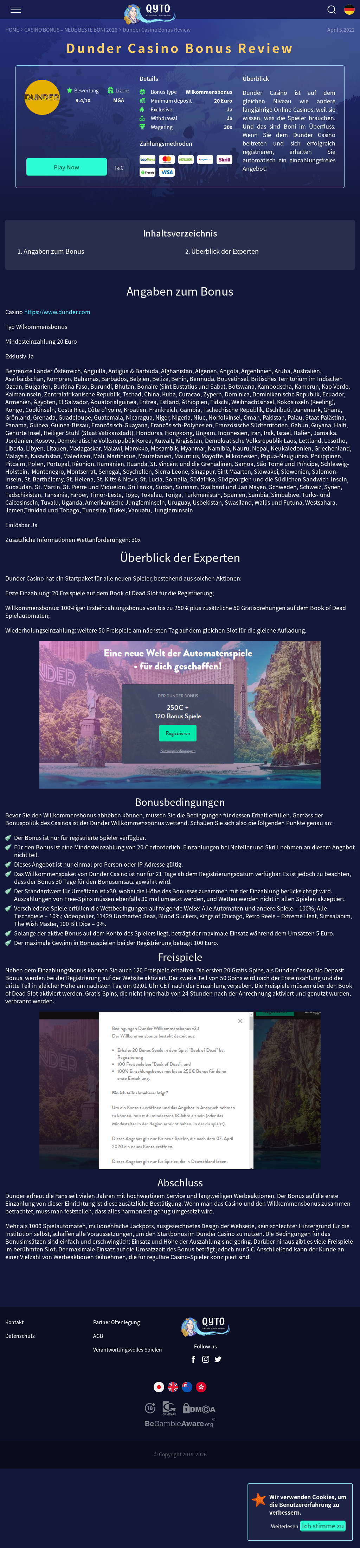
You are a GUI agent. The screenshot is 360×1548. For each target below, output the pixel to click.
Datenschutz (20, 1335)
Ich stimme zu (323, 1525)
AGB (98, 1335)
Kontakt (14, 1322)
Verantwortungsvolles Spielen (127, 1349)
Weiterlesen (284, 1526)
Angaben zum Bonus (54, 250)
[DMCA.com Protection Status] (199, 1408)
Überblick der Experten (225, 250)
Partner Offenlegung (116, 1322)
